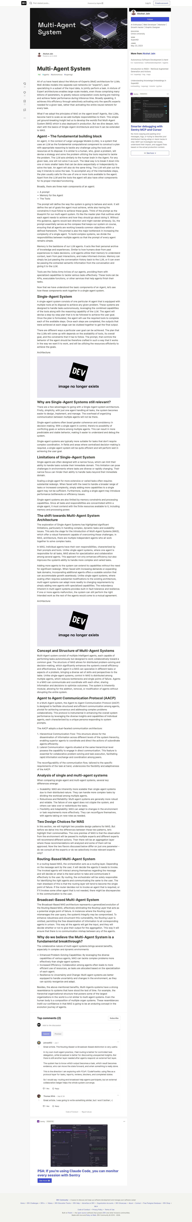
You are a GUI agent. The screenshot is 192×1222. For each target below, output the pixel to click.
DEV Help (76, 1203)
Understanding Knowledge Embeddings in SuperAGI (148, 83)
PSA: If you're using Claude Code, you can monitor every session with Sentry (78, 1173)
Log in (148, 3)
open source (82, 1213)
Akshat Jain (48, 54)
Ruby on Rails (91, 1215)
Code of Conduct (72, 1112)
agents (45, 74)
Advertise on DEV (88, 1203)
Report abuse (87, 1112)
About (131, 1203)
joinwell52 (47, 1043)
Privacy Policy (97, 1209)
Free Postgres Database (152, 1203)
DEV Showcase (121, 1203)
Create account (161, 3)
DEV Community (62, 1200)
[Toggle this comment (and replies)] (39, 1046)
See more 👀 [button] (44, 1180)
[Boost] (24, 110)
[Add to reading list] (24, 102)
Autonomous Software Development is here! (149, 61)
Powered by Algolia (95, 3)
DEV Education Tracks (63, 1203)
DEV (104, 1213)
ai (39, 74)
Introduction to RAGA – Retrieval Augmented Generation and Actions (149, 71)
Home (22, 1203)
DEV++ (43, 1203)
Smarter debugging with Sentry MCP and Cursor (147, 128)
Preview (58, 1034)
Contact (138, 1203)
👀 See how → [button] (150, 153)
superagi (68, 74)
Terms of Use (109, 1209)
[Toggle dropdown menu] (118, 1042)
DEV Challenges (32, 1203)
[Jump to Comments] (24, 93)
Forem (70, 1213)
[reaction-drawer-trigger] (25, 84)
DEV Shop (166, 1203)
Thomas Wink (49, 1096)
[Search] (31, 3)
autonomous (56, 74)
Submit (46, 1034)
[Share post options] (24, 118)
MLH (96, 1206)
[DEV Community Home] (24, 3)
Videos (50, 1203)
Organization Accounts (105, 1203)
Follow (150, 19)
